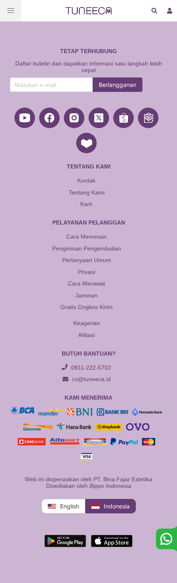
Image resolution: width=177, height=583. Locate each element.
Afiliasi (86, 335)
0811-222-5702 (90, 367)
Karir (86, 204)
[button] (10, 10)
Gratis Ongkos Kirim (87, 307)
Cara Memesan (86, 236)
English (69, 506)
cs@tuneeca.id (90, 379)
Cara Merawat (86, 283)
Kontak (86, 180)
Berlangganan (117, 84)
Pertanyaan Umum (86, 260)
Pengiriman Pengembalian (86, 248)
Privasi (86, 272)
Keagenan (86, 323)
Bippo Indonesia (110, 485)
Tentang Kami (87, 192)
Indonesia (117, 506)
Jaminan (86, 295)
